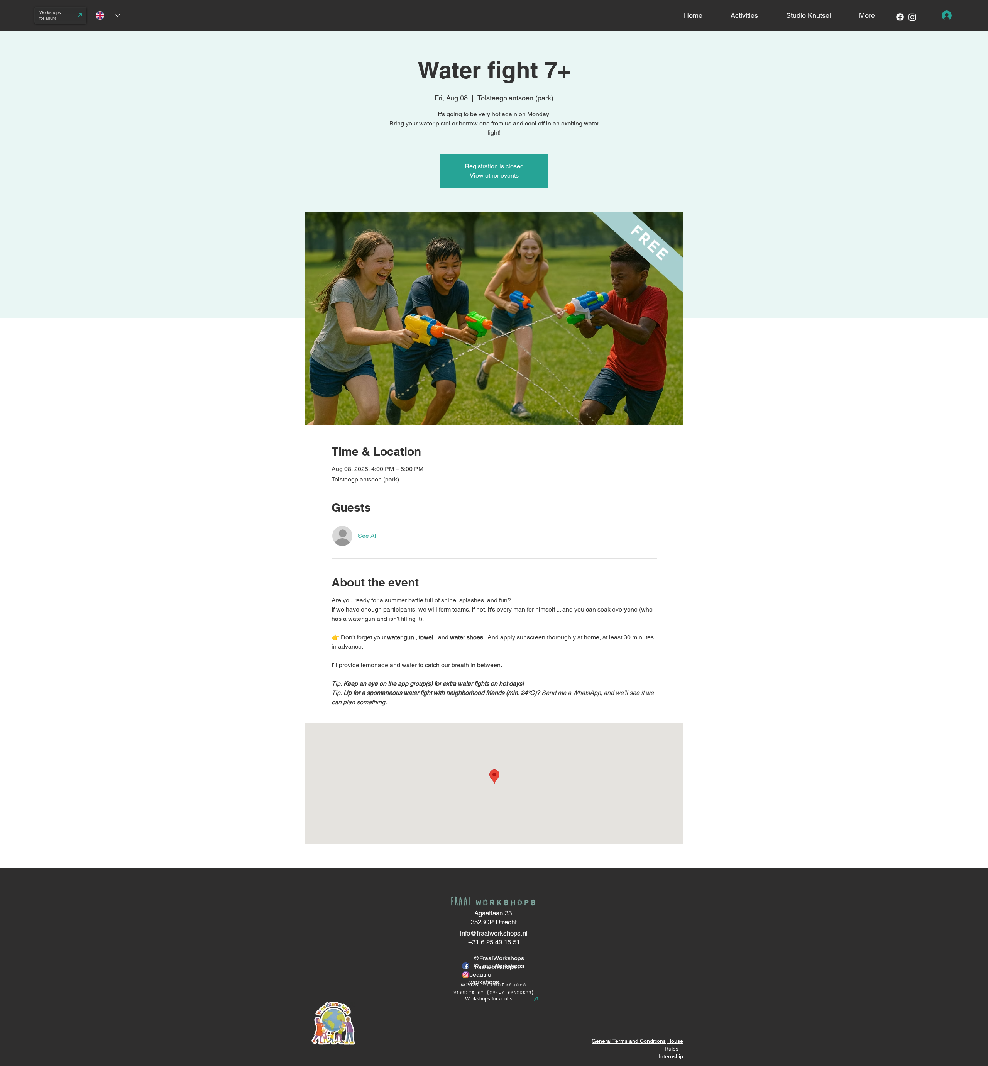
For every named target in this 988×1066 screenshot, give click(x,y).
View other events (494, 175)
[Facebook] (900, 17)
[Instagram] (912, 17)
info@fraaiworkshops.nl (494, 933)
